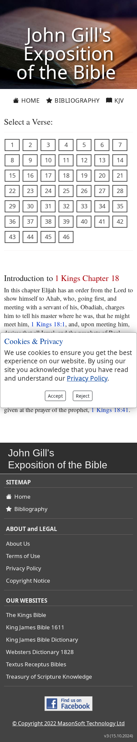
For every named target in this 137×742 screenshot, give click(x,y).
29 (12, 206)
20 (102, 175)
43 (12, 237)
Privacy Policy (23, 568)
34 (102, 206)
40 (84, 221)
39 (66, 221)
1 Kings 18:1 (48, 324)
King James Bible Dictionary (42, 639)
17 (48, 175)
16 (30, 175)
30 (30, 206)
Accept (55, 396)
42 (120, 221)
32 (66, 206)
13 (102, 160)
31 (48, 206)
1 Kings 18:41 (110, 409)
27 (102, 191)
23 (30, 191)
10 (48, 160)
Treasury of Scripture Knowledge (49, 676)
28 (120, 191)
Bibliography (76, 100)
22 (12, 191)
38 (48, 221)
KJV (118, 100)
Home (30, 100)
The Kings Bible (26, 615)
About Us (18, 543)
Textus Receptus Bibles (36, 664)
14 (120, 160)
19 (84, 175)
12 (84, 160)
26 (84, 191)
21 (120, 175)
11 (66, 160)
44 (30, 237)
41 (102, 221)
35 (120, 206)
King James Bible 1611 (35, 627)
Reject (82, 396)
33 (84, 206)
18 (66, 175)
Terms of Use (23, 556)
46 (66, 237)
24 (48, 191)
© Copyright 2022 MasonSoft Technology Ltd (68, 723)
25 (66, 191)
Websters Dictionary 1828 (40, 652)
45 (48, 237)
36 (12, 221)
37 (30, 221)
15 (12, 175)
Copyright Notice (28, 580)
